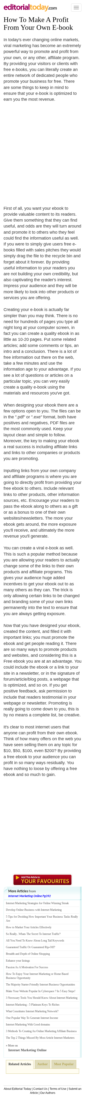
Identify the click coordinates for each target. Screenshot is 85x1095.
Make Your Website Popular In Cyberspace (30, 991)
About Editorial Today (17, 1089)
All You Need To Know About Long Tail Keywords (35, 940)
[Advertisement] (42, 150)
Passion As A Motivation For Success (27, 967)
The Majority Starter (17, 984)
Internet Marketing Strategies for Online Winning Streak (37, 903)
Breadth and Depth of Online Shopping (28, 953)
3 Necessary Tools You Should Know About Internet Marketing (41, 997)
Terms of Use (58, 1089)
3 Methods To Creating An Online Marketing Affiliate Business (41, 1031)
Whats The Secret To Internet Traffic (39, 934)
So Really (11, 934)
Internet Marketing (16, 1004)
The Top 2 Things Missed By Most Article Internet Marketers (40, 1037)
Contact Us (40, 1089)
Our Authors (47, 1093)
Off (52, 947)
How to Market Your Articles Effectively (28, 927)
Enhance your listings (18, 960)
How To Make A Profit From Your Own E (36, 23)
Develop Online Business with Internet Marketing (34, 909)
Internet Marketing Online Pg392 (29, 896)
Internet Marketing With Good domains (28, 1024)
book (66, 27)
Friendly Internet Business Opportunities (52, 984)
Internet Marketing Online (27, 1050)
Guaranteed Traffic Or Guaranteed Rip (27, 947)
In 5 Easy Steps (65, 991)
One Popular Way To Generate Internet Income (32, 1018)
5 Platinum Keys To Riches (44, 1004)
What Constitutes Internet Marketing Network (31, 1011)
